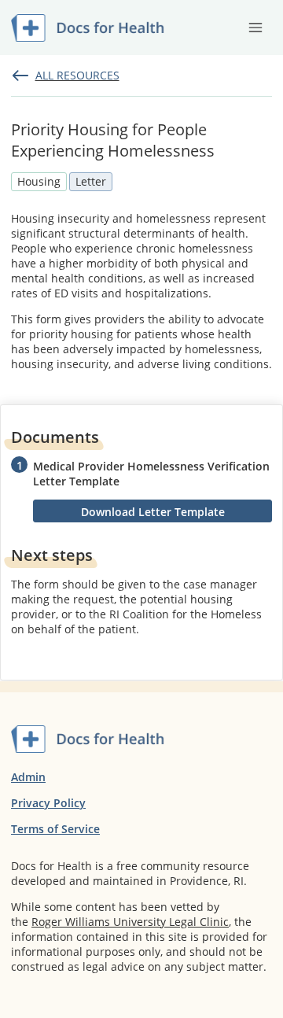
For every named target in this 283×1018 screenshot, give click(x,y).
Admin (28, 776)
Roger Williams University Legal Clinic (130, 921)
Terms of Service (55, 828)
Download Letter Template (153, 511)
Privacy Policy (48, 802)
